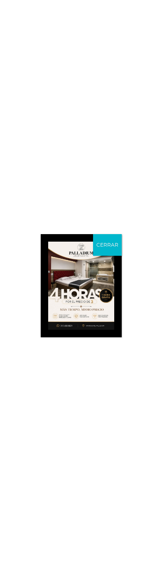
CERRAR (107, 245)
